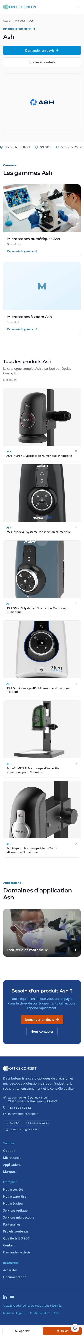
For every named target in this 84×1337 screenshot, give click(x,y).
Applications (12, 1165)
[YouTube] (12, 1297)
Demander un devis (39, 50)
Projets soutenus (15, 1231)
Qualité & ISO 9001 (17, 1238)
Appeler (24, 1331)
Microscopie (12, 1158)
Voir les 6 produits (42, 62)
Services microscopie (18, 1217)
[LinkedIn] (5, 1297)
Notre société (13, 1189)
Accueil (7, 20)
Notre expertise (14, 1196)
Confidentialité (39, 1313)
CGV (56, 1313)
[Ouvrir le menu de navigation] (78, 7)
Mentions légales (14, 1313)
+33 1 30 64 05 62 (19, 1107)
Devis (64, 1331)
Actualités (10, 1270)
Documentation (14, 1277)
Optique (9, 1151)
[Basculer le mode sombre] (75, 1328)
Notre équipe (13, 1203)
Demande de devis (16, 1252)
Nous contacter (42, 1031)
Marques (20, 20)
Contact (9, 1245)
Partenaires (11, 1224)
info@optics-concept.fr (23, 1114)
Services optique (15, 1210)
